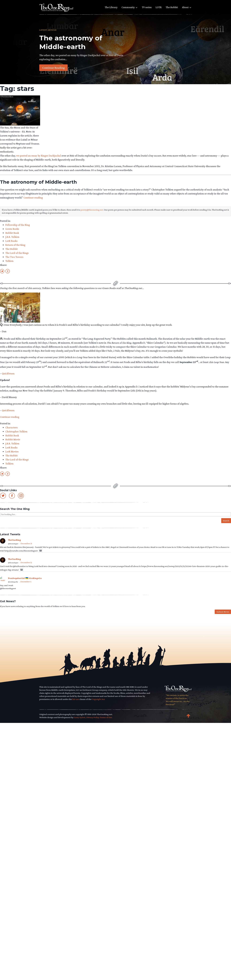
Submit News (223, 611)
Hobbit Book (12, 232)
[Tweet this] (2, 271)
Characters (11, 427)
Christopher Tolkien (16, 431)
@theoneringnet (13, 544)
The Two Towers (14, 256)
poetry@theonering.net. (92, 209)
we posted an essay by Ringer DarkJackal (38, 155)
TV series (147, 7)
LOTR (159, 7)
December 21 (26, 543)
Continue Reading (53, 67)
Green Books (12, 228)
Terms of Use (106, 717)
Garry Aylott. (80, 717)
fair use (75, 699)
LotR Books (11, 240)
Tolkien (9, 260)
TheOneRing (14, 540)
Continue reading (33, 197)
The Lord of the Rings (17, 252)
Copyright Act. (98, 699)
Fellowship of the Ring (17, 224)
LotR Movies (12, 451)
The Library (111, 7)
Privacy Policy (92, 717)
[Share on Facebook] (7, 271)
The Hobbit (172, 7)
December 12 (26, 562)
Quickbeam (8, 373)
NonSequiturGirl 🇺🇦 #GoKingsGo (25, 578)
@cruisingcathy (13, 582)
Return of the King (15, 244)
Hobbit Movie (12, 439)
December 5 (25, 581)
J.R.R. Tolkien (12, 236)
